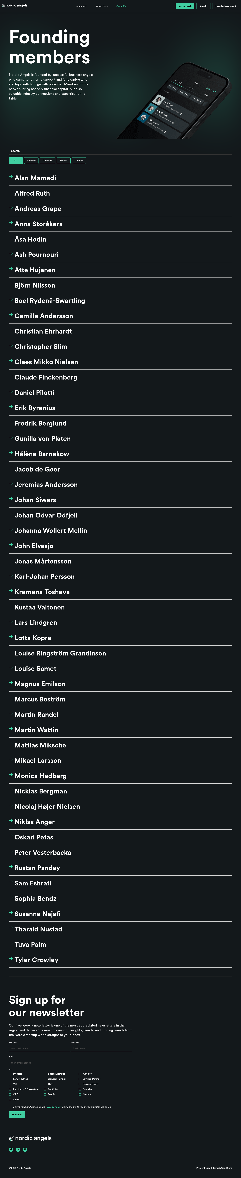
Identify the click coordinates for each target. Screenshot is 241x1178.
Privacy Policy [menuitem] (203, 1168)
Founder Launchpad (225, 6)
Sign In (203, 6)
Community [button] (81, 6)
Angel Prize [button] (102, 6)
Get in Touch (185, 6)
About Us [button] (121, 6)
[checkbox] (70, 1087)
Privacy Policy (54, 1107)
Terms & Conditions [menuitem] (222, 1168)
